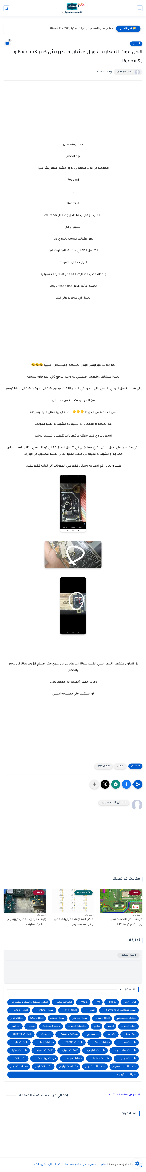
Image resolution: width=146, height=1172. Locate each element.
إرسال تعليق (128, 955)
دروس (31, 1026)
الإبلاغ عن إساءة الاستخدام (124, 1095)
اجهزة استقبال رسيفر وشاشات (30, 1002)
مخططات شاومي (95, 1066)
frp (98, 1002)
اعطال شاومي (80, 1018)
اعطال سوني (102, 1018)
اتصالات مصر (64, 1002)
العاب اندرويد (128, 1026)
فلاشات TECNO (74, 1042)
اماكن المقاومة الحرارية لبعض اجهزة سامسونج (74, 922)
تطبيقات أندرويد (77, 1026)
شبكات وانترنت (69, 1034)
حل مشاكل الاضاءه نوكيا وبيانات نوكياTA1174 (126, 922)
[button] (126, 784)
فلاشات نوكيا (19, 1050)
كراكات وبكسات (47, 1058)
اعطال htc (71, 1010)
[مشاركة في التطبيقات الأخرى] (94, 784)
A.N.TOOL (130, 1002)
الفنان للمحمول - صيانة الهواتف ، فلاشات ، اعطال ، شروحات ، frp (69, 1164)
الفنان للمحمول (124, 72)
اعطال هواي (103, 766)
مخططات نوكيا (43, 1066)
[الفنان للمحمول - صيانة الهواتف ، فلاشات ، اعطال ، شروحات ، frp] (73, 8)
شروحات (46, 1034)
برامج (97, 1026)
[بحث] (6, 8)
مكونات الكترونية (126, 1074)
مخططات (20, 1058)
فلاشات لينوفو (44, 1050)
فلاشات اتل (21, 1042)
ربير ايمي (15, 1026)
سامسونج (93, 1034)
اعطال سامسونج (126, 1018)
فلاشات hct (47, 1042)
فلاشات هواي (128, 1058)
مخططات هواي (19, 1066)
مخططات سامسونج (124, 1066)
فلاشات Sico (102, 1042)
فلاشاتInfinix (101, 1058)
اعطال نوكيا (37, 1018)
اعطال (136, 43)
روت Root (131, 1034)
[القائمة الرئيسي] (139, 8)
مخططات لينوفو (68, 1066)
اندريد (111, 1026)
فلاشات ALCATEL (22, 1034)
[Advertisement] (73, 115)
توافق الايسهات (51, 1026)
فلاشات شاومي (96, 1050)
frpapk (84, 1002)
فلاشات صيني (70, 1050)
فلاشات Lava (129, 1042)
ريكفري (112, 1034)
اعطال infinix (46, 1010)
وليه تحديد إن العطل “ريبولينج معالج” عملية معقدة (26, 922)
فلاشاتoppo (74, 1058)
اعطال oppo (21, 1010)
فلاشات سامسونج (125, 1050)
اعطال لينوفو (57, 1018)
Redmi (112, 1002)
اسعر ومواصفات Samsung (121, 1010)
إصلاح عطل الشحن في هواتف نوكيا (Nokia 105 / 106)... (80, 28)
